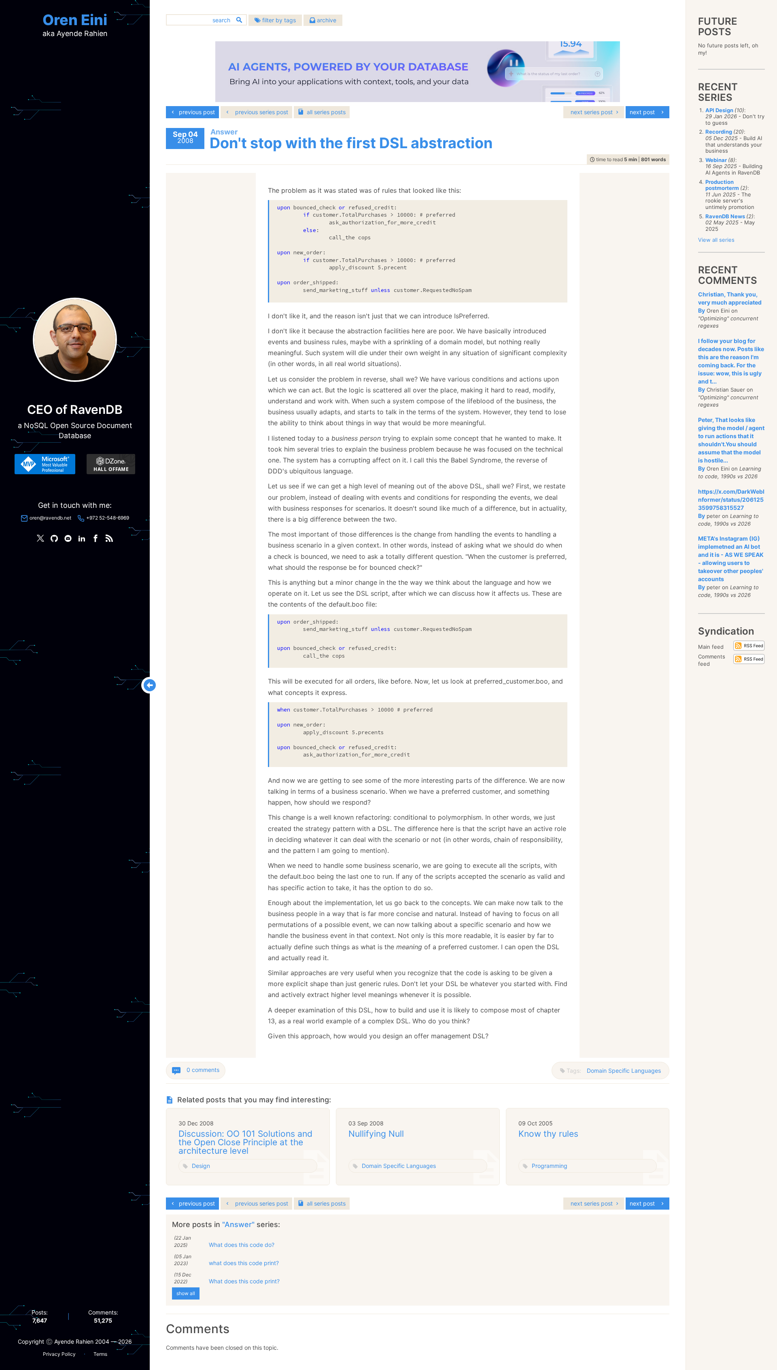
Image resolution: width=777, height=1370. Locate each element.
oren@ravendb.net (50, 518)
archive (325, 20)
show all (185, 1293)
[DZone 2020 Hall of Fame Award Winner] (111, 464)
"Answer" (239, 1224)
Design (201, 1165)
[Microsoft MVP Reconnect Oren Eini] (45, 464)
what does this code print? (244, 1262)
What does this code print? (244, 1281)
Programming (549, 1165)
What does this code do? (241, 1244)
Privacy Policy (59, 1354)
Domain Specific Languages (624, 1070)
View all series (716, 240)
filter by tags (278, 20)
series (326, 112)
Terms (100, 1354)
